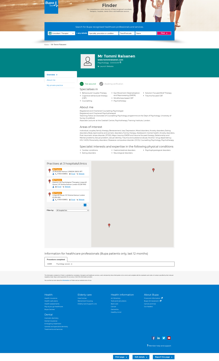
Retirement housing (85, 301)
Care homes (82, 298)
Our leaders (148, 306)
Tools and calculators (118, 301)
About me (51, 80)
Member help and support (159, 346)
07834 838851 (62, 174)
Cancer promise (150, 304)
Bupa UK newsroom (151, 301)
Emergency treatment (52, 324)
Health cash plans (51, 301)
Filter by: (50, 210)
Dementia (115, 309)
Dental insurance (50, 321)
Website (81, 174)
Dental (48, 314)
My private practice (55, 85)
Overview (51, 75)
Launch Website (106, 66)
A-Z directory (115, 298)
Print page (120, 357)
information (65, 280)
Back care (114, 304)
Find (163, 33)
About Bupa (151, 294)
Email (73, 174)
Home (46, 44)
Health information (122, 294)
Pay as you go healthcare (53, 306)
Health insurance (50, 298)
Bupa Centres (49, 309)
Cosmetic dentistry (51, 318)
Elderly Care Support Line (87, 304)
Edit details (140, 357)
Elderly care (85, 294)
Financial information (152, 298)
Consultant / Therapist (60, 33)
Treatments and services (53, 329)
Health (48, 294)
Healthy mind (116, 312)
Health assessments (51, 304)
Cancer (113, 306)
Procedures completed (56, 259)
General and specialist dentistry (56, 326)
